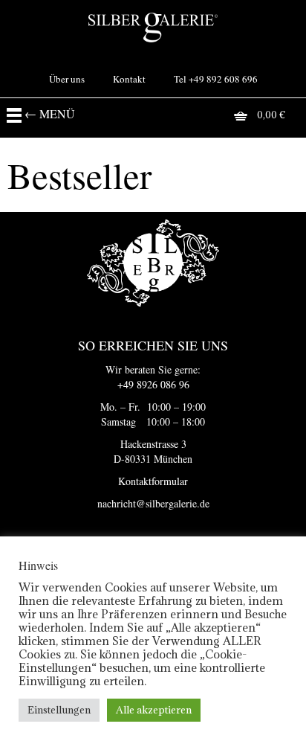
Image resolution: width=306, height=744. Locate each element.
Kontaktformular (153, 481)
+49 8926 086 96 (153, 384)
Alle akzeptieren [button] (154, 709)
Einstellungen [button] (59, 709)
